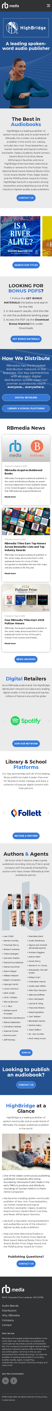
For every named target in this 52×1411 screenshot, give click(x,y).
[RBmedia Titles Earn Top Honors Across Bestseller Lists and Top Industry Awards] (26, 521)
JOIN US (26, 1052)
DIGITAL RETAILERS (26, 397)
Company (8, 1320)
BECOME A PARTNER (26, 836)
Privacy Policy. (41, 1397)
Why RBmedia (11, 1315)
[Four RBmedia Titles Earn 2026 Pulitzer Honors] (26, 598)
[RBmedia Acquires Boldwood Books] (26, 448)
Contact (7, 1325)
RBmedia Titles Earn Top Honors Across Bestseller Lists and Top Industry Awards (25, 547)
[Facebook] (13, 1380)
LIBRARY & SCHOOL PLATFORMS (26, 408)
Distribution (9, 1310)
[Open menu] (48, 5)
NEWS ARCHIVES (26, 659)
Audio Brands (10, 1305)
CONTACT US (26, 198)
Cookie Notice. (8, 1400)
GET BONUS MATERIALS (26, 339)
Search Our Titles (26, 265)
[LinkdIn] (5, 1380)
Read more (10, 497)
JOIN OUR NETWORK (26, 743)
